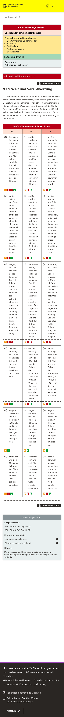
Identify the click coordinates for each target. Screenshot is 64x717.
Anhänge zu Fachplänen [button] (16, 65)
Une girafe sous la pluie (16, 539)
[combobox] (48, 6)
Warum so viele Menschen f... (18, 543)
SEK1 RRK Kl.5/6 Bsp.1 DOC (18, 526)
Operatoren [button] (10, 62)
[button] (14, 57)
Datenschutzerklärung (32, 684)
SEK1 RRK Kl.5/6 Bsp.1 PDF (17, 530)
